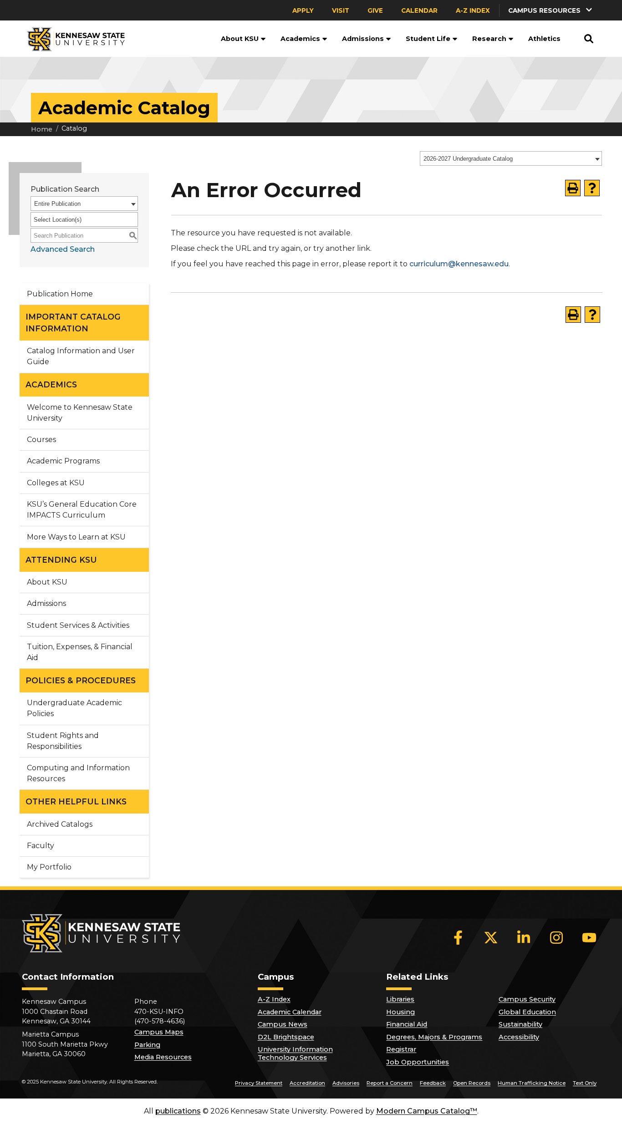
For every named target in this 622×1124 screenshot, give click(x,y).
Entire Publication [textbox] (57, 203)
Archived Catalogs (59, 824)
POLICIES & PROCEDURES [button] (80, 680)
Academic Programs (63, 461)
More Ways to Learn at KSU (76, 537)
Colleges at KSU (56, 482)
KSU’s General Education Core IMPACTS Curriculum (82, 509)
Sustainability (520, 1024)
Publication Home (60, 294)
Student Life (428, 39)
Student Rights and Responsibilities (63, 741)
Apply (303, 10)
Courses (41, 439)
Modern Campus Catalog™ (426, 1111)
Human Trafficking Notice (532, 1083)
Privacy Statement (258, 1083)
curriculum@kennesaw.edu (459, 263)
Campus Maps (159, 1032)
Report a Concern (390, 1083)
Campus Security (527, 999)
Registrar (401, 1049)
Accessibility (519, 1037)
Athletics (544, 39)
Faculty (40, 845)
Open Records (471, 1083)
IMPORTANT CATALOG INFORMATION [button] (73, 322)
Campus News (282, 1024)
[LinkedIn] (524, 937)
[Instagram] (556, 937)
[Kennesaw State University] (72, 38)
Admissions (363, 39)
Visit (340, 10)
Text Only (585, 1083)
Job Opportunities (417, 1062)
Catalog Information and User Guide (81, 356)
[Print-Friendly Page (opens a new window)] (573, 188)
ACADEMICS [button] (51, 384)
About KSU (240, 39)
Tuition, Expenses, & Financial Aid (80, 652)
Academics (300, 39)
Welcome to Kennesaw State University (80, 412)
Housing (400, 1012)
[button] (551, 10)
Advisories (345, 1083)
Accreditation (307, 1083)
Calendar (419, 10)
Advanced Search (63, 249)
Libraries (400, 999)
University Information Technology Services (295, 1053)
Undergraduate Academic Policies (74, 708)
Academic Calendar (289, 1012)
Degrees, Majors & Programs (434, 1037)
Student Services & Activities (78, 625)
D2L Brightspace (286, 1037)
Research (489, 39)
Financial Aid (406, 1024)
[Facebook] (458, 937)
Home (41, 129)
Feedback (433, 1083)
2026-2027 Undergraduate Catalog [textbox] (468, 158)
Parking (147, 1045)
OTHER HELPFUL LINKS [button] (76, 801)
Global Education (527, 1012)
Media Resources (163, 1057)
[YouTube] (589, 937)
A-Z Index (473, 10)
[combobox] (511, 158)
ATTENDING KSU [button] (61, 560)
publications (178, 1111)
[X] (491, 937)
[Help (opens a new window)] (592, 188)
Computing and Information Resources (78, 773)
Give (375, 10)
